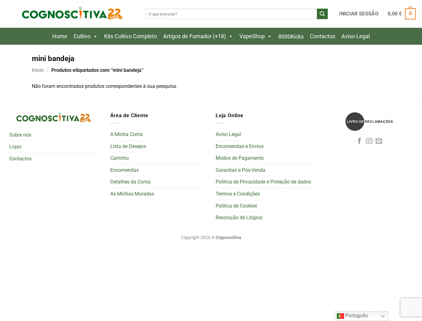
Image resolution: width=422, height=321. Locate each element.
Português (356, 315)
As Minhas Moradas (132, 194)
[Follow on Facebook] (359, 141)
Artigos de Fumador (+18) (194, 36)
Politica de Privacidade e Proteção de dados (263, 182)
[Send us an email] (379, 141)
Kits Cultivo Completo (130, 36)
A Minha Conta (126, 134)
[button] (358, 13)
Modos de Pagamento (240, 158)
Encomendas (124, 170)
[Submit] (322, 14)
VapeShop (252, 36)
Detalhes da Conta (130, 182)
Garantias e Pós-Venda (240, 170)
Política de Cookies (236, 206)
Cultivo (82, 36)
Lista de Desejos (128, 146)
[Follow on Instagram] (369, 141)
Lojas (15, 147)
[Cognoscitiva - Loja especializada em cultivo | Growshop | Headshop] (71, 14)
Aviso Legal (355, 36)
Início (38, 70)
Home (59, 36)
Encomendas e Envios (240, 146)
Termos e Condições (238, 194)
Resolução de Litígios (239, 217)
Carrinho (119, 158)
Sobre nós (20, 135)
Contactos (322, 36)
